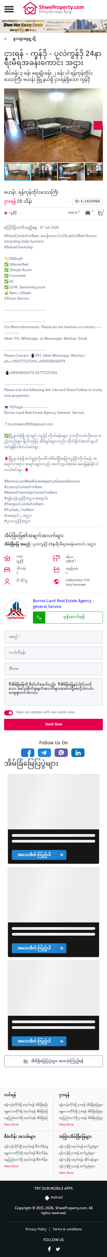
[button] (7, 9)
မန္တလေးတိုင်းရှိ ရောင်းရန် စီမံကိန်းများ (26, 1153)
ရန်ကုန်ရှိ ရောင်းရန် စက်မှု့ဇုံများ (79, 1147)
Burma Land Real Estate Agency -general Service (63, 605)
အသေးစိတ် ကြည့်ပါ (34, 855)
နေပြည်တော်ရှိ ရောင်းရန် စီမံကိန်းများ (26, 1160)
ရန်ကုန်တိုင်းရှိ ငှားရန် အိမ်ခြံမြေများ (81, 1105)
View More (11, 1125)
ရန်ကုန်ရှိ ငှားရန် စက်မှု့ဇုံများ (77, 1153)
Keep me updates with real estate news (45, 713)
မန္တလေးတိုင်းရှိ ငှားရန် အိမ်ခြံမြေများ (81, 1112)
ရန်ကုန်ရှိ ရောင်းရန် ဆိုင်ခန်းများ (79, 1160)
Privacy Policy (36, 1229)
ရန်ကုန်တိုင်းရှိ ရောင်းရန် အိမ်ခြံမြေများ (26, 1105)
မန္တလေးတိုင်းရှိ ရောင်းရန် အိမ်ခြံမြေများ (26, 1112)
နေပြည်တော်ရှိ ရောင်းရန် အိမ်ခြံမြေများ (26, 1118)
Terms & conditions (67, 1229)
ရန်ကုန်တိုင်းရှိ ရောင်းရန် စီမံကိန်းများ (26, 1147)
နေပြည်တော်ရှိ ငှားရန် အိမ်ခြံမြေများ (81, 1118)
